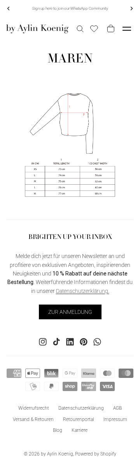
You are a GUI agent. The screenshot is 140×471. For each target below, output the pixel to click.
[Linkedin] (70, 341)
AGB (117, 407)
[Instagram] (42, 341)
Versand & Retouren (33, 419)
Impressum (115, 419)
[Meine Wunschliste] (94, 29)
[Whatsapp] (97, 341)
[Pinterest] (83, 341)
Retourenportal (78, 419)
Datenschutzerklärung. (82, 290)
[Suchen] (80, 29)
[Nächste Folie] (131, 8)
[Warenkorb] (109, 29)
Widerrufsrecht (33, 407)
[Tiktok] (56, 341)
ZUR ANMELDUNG (70, 311)
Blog (57, 430)
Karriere (80, 430)
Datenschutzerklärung (81, 407)
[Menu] (127, 29)
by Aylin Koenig (57, 454)
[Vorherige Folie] (8, 8)
